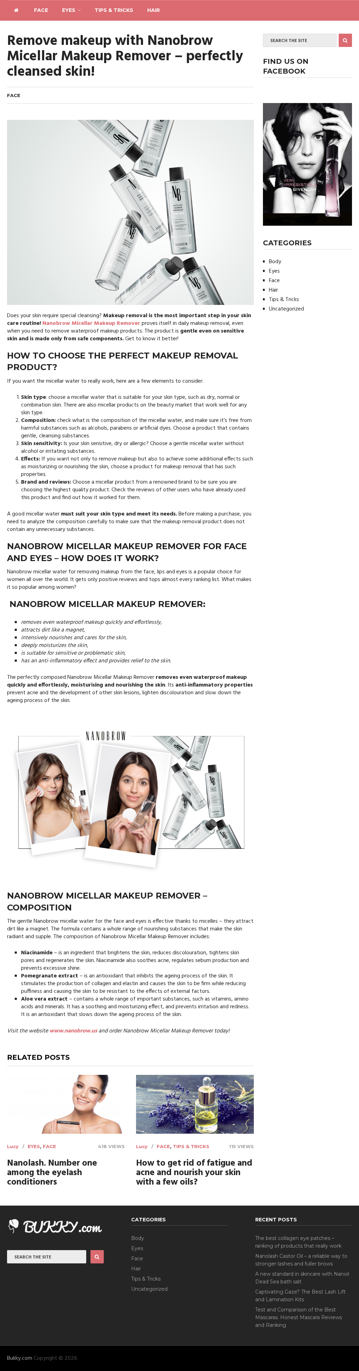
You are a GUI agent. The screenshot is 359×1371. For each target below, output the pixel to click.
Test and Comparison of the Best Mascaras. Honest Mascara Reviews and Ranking (298, 1317)
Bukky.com (19, 1358)
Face (41, 10)
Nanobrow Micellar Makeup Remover (91, 323)
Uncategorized (286, 309)
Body (275, 261)
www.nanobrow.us (73, 1031)
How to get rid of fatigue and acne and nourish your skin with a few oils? (194, 1173)
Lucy (13, 1146)
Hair (153, 10)
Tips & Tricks (114, 10)
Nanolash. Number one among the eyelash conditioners (52, 1173)
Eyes (68, 10)
